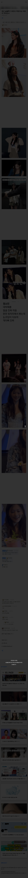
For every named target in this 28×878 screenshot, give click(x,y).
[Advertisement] (14, 439)
